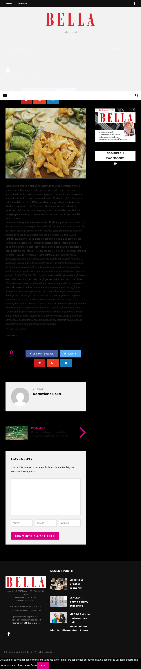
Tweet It (72, 353)
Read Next (38, 428)
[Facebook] (8, 634)
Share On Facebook (43, 353)
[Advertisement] (70, 61)
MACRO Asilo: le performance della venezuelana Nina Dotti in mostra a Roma (70, 622)
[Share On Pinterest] (26, 100)
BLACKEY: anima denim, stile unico (79, 601)
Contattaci (22, 3)
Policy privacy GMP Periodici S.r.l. (26, 623)
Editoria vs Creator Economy (77, 584)
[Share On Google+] (39, 100)
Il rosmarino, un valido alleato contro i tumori (49, 434)
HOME (9, 3)
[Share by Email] (53, 100)
